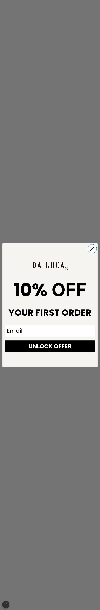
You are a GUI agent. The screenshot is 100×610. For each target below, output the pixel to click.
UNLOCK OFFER (50, 346)
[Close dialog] (92, 248)
